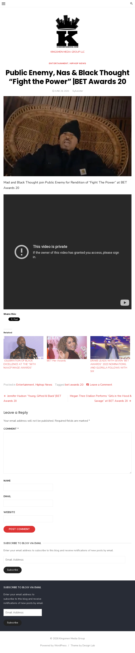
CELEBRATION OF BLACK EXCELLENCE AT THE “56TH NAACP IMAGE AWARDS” (20, 364)
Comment (11, 428)
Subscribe (12, 569)
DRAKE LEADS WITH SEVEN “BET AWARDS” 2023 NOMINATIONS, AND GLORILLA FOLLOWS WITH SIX (109, 366)
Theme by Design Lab (82, 645)
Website (9, 512)
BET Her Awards (56, 360)
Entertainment (58, 63)
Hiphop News (78, 63)
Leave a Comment (101, 385)
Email (7, 496)
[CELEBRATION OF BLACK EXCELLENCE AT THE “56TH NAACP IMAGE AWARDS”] (23, 347)
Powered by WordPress (53, 645)
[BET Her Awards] (67, 347)
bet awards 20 (74, 385)
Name (7, 480)
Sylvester (77, 91)
